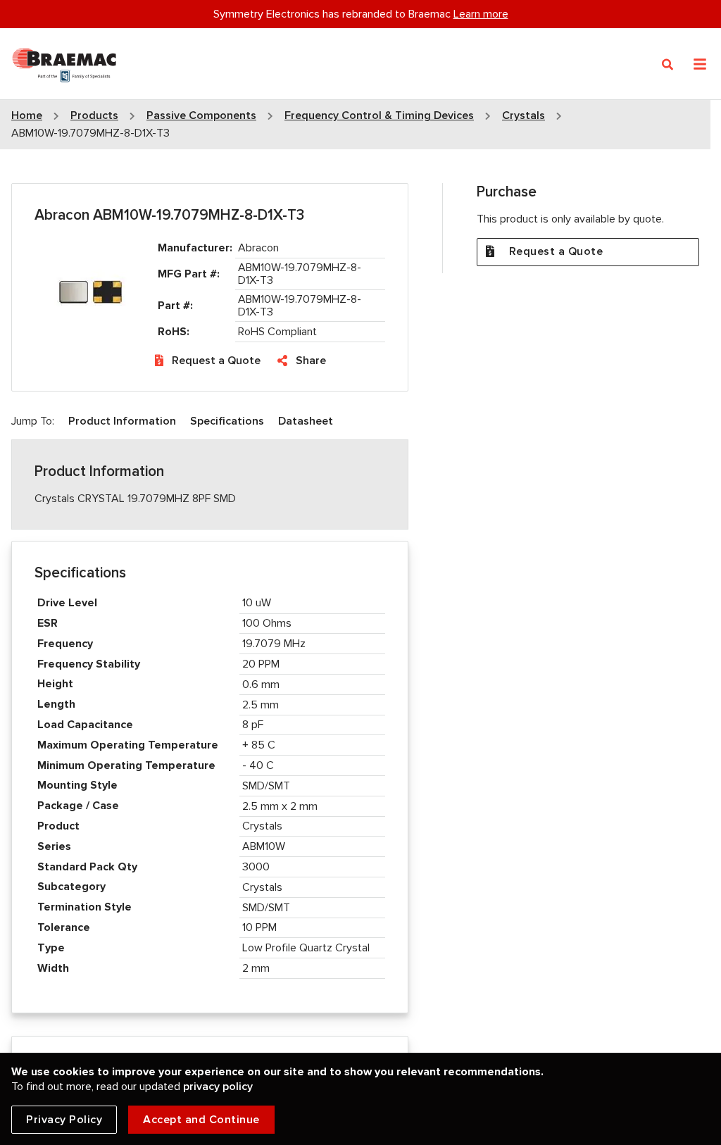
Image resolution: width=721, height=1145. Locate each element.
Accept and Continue (201, 1119)
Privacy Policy (64, 1119)
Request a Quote (216, 360)
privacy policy (218, 1086)
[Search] (668, 65)
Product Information (122, 421)
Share (311, 360)
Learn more (480, 14)
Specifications (227, 421)
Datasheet (305, 421)
